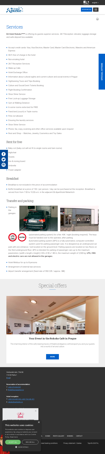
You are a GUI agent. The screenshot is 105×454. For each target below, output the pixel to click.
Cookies (79, 443)
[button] (21, 447)
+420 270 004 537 (14, 387)
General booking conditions (48, 443)
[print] (97, 19)
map (8, 378)
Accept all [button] (13, 442)
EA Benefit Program (93, 338)
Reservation (86, 9)
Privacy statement (69, 443)
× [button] (39, 422)
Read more (14, 437)
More (93, 357)
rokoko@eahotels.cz (15, 402)
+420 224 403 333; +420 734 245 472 (21, 399)
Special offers (102, 71)
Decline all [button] (30, 442)
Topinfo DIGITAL (93, 443)
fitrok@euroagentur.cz (16, 390)
